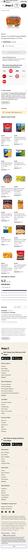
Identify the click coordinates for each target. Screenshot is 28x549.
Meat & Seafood (6, 375)
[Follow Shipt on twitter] (13, 512)
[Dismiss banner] (2, 1)
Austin (3, 470)
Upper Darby (5, 495)
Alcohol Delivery (6, 386)
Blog (2, 427)
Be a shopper (5, 452)
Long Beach (4, 497)
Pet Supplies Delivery (7, 388)
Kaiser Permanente (6, 506)
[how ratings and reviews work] (9, 287)
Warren (3, 493)
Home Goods (5, 370)
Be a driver (4, 454)
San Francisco (5, 472)
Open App (24, 1)
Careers (3, 422)
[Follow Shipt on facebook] (2, 512)
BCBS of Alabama (6, 508)
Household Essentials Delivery (10, 393)
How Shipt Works (6, 402)
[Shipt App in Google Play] (17, 358)
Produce (3, 373)
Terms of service (5, 533)
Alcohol (3, 366)
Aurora (3, 490)
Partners (3, 429)
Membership (5, 406)
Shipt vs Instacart (6, 411)
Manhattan (4, 479)
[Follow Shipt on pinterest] (10, 512)
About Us (4, 420)
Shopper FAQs (5, 463)
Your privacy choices (10, 535)
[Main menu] (3, 5)
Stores (3, 404)
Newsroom (4, 424)
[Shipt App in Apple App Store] (6, 358)
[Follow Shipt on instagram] (6, 512)
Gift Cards (4, 409)
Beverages (4, 368)
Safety (3, 461)
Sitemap (3, 431)
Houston (3, 477)
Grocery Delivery (6, 384)
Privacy (13, 533)
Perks (3, 459)
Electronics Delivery (7, 391)
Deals (3, 413)
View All (3, 377)
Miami (3, 475)
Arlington (4, 488)
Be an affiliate (5, 456)
